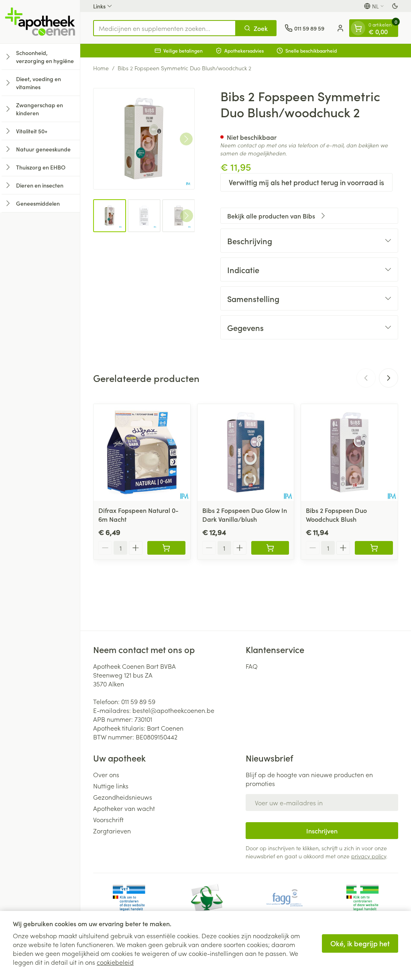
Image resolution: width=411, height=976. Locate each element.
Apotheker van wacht (124, 808)
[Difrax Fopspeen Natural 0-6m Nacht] (142, 452)
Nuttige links (110, 785)
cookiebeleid (115, 962)
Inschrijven (322, 830)
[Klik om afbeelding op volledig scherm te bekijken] (144, 138)
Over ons (106, 774)
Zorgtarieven (112, 830)
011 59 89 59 (138, 701)
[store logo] (40, 21)
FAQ (252, 666)
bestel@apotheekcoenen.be (173, 710)
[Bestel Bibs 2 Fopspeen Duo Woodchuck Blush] (374, 548)
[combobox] (164, 28)
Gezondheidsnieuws (122, 796)
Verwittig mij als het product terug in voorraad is (306, 182)
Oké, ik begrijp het (360, 943)
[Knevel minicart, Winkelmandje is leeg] (358, 28)
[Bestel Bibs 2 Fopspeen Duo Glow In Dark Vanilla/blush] (270, 548)
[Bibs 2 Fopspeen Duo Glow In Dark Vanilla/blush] (245, 452)
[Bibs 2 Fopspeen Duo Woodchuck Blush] (349, 452)
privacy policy (368, 856)
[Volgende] (186, 139)
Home (101, 68)
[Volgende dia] (388, 378)
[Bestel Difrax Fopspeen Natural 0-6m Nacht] (166, 548)
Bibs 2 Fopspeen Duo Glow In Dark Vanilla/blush (244, 514)
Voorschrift (108, 819)
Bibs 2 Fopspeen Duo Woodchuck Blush (336, 514)
